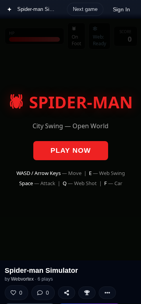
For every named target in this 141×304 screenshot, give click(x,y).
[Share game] (66, 292)
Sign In (121, 9)
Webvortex (22, 279)
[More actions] (107, 292)
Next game (85, 9)
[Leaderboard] (87, 292)
